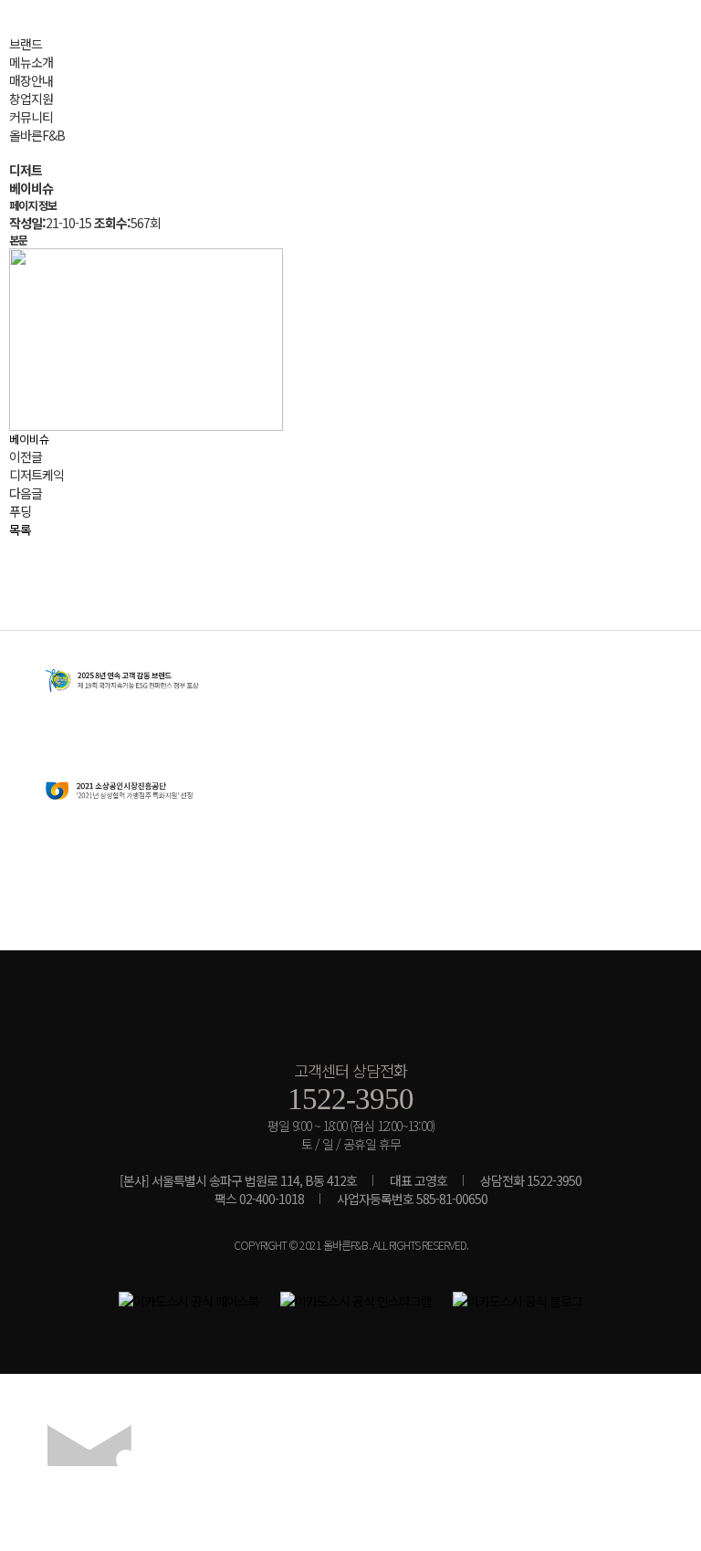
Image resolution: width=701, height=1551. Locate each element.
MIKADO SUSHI (350, 1014)
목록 (20, 529)
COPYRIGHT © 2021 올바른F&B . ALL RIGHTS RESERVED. (351, 1245)
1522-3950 (350, 1099)
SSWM (91, 41)
